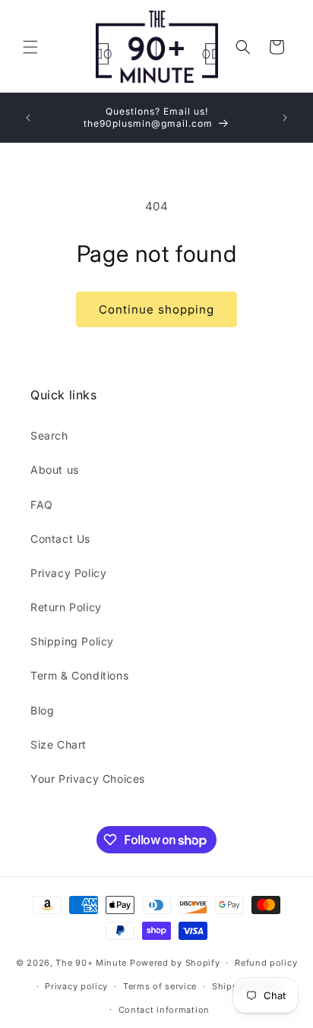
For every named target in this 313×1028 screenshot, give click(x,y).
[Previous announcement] (28, 117)
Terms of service (160, 986)
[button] (30, 47)
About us (54, 469)
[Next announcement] (285, 117)
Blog (42, 710)
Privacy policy (76, 986)
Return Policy (66, 607)
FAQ (41, 504)
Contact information (164, 1009)
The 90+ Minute (91, 962)
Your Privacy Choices (87, 778)
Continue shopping (156, 309)
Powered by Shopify (175, 962)
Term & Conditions (79, 675)
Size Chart (58, 744)
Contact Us (60, 538)
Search (49, 435)
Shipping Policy (72, 641)
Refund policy (266, 962)
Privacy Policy (68, 572)
